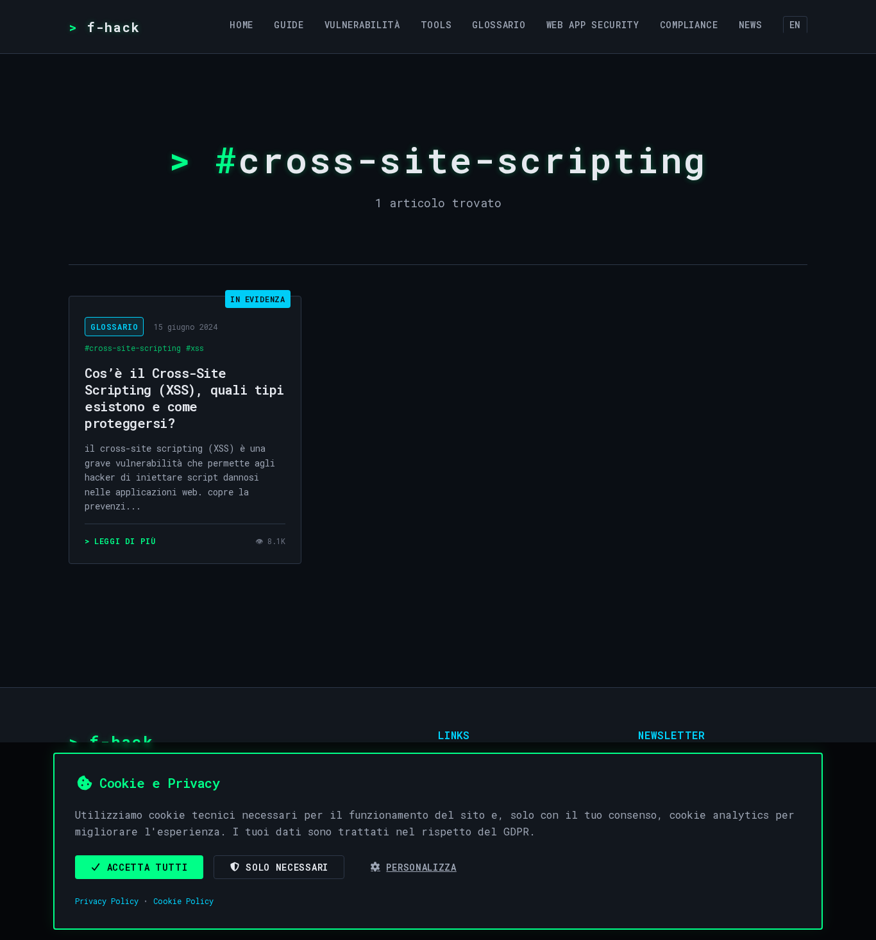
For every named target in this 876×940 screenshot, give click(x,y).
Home (241, 25)
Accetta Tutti (147, 867)
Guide (289, 25)
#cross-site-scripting (133, 348)
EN (795, 25)
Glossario (498, 25)
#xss (195, 348)
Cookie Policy (183, 901)
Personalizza (421, 867)
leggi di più (124, 541)
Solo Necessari (287, 867)
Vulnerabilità (362, 25)
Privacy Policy (107, 901)
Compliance (689, 25)
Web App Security (592, 25)
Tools (436, 25)
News (750, 25)
